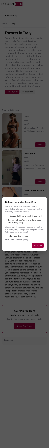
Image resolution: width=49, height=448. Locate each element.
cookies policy (22, 239)
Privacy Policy (17, 222)
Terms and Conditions (31, 220)
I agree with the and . (24, 221)
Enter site (38, 245)
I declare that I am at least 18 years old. (25, 216)
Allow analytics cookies (18, 236)
